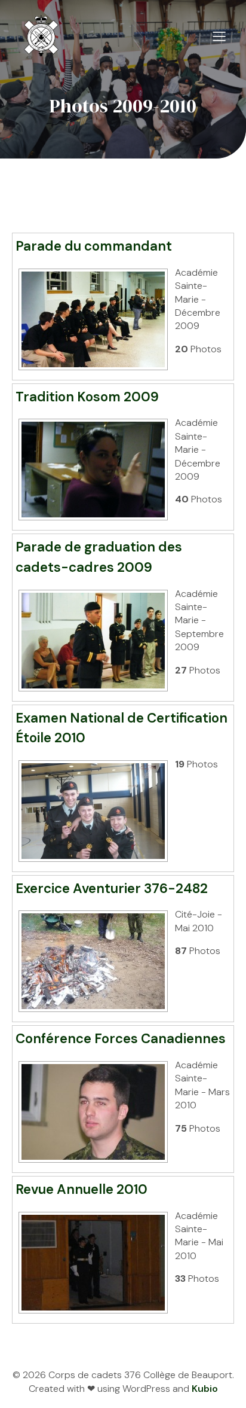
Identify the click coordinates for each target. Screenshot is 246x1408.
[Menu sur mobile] (219, 36)
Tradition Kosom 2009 (87, 397)
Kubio (205, 1388)
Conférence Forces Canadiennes (121, 1038)
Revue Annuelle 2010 (81, 1189)
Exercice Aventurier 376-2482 (112, 888)
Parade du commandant (94, 246)
